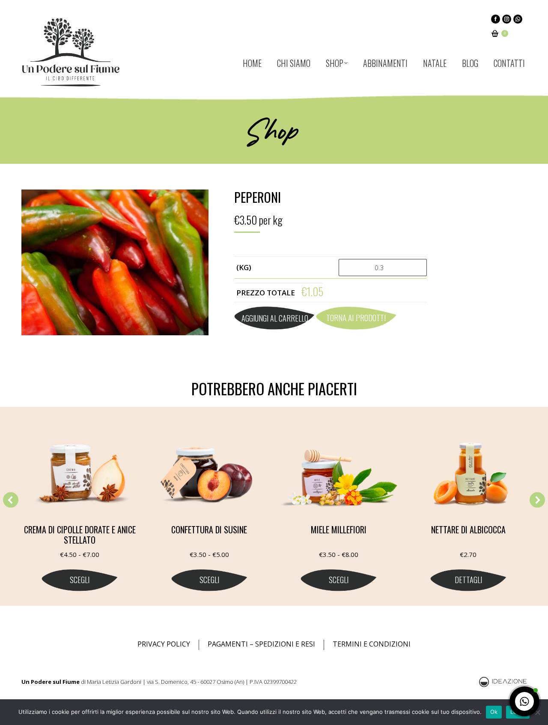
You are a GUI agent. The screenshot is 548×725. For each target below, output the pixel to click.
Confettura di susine (209, 529)
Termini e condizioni (372, 644)
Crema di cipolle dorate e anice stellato (80, 534)
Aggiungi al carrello (274, 318)
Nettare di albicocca (468, 529)
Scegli (79, 579)
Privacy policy (163, 644)
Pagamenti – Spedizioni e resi (261, 644)
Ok (494, 711)
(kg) (243, 267)
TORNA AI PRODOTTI (356, 317)
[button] (10, 500)
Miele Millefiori (338, 529)
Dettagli (468, 579)
